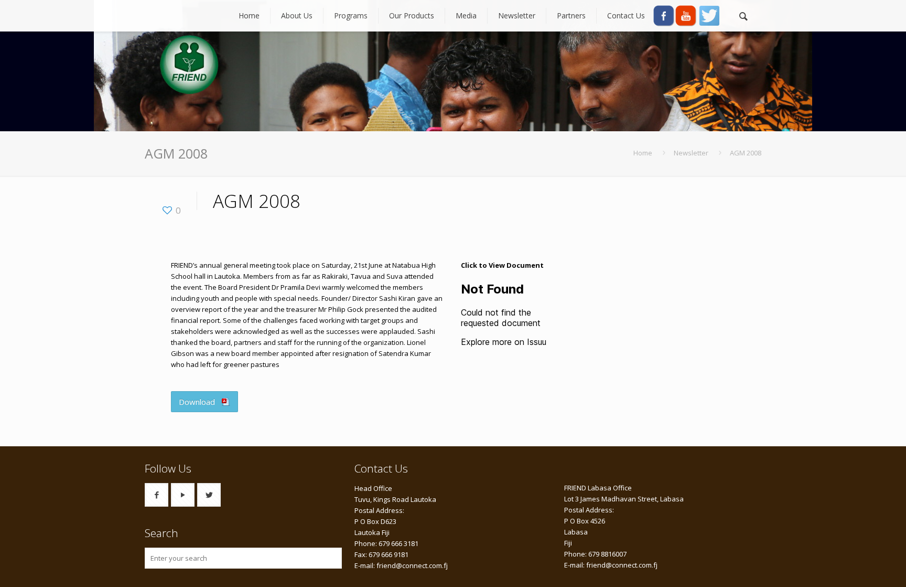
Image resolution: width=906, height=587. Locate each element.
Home (642, 153)
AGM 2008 (745, 153)
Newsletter (691, 153)
